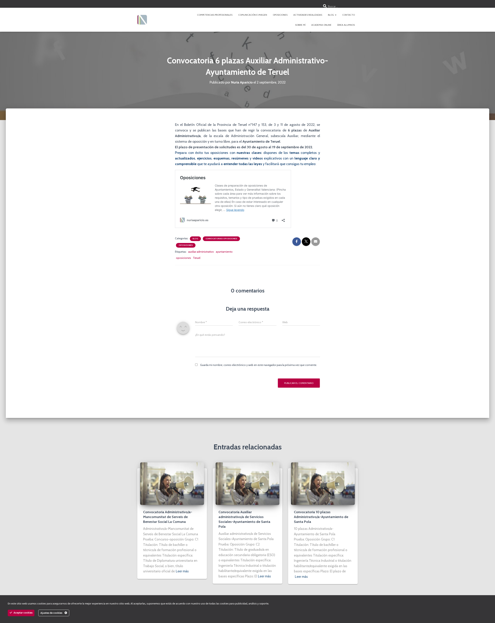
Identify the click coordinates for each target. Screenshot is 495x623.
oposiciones (183, 258)
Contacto (348, 14)
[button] (335, 14)
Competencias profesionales (214, 14)
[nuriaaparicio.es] (142, 20)
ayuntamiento (224, 251)
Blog (331, 14)
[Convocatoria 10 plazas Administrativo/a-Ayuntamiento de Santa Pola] (323, 483)
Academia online (321, 24)
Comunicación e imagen (252, 14)
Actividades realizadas (307, 14)
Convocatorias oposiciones (221, 238)
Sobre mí (300, 24)
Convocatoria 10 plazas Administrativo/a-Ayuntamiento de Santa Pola (321, 517)
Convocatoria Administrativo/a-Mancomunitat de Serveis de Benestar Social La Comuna (167, 517)
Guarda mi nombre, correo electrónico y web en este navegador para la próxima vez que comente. (258, 365)
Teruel (196, 258)
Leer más (182, 571)
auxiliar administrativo (201, 251)
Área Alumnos (346, 24)
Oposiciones (280, 14)
